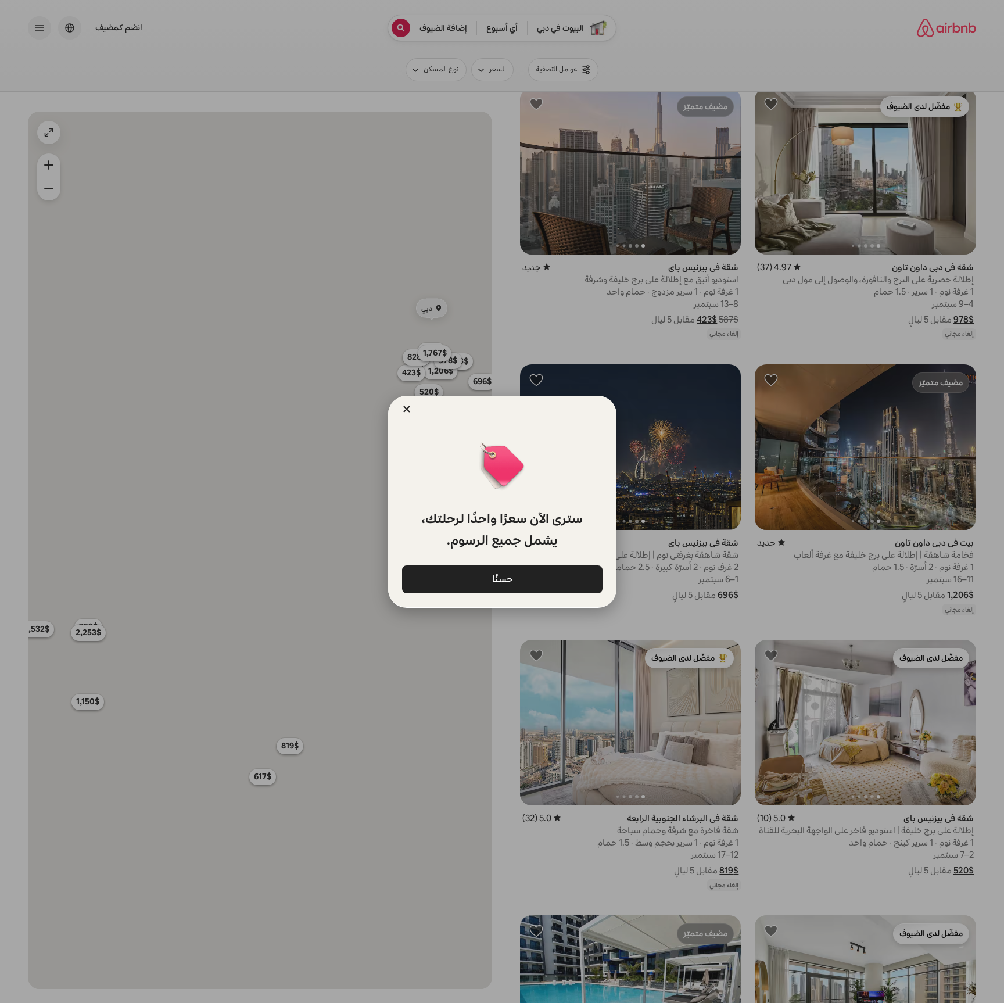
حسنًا (502, 579)
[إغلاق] (406, 409)
